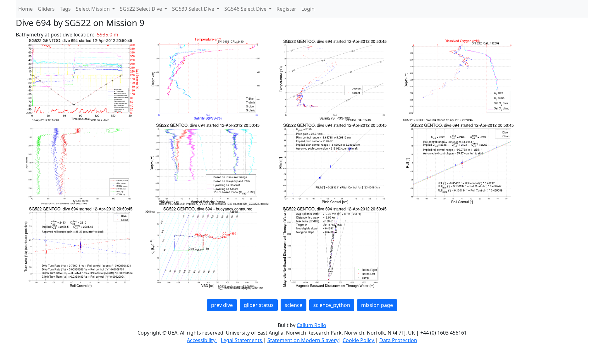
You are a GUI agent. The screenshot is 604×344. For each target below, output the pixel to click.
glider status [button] (259, 305)
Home (25, 8)
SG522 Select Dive (141, 8)
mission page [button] (377, 305)
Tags (65, 8)
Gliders (46, 8)
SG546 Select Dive (246, 8)
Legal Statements (242, 340)
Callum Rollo (311, 325)
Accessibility (202, 340)
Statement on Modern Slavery (302, 340)
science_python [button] (331, 305)
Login (308, 8)
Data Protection (398, 340)
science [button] (293, 305)
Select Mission (93, 8)
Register (286, 8)
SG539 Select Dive (193, 8)
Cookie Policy (359, 340)
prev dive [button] (222, 305)
